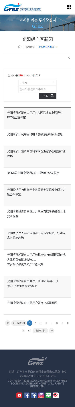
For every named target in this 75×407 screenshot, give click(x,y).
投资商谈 (30, 46)
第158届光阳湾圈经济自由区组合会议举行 (33, 173)
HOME (20, 46)
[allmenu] (71, 7)
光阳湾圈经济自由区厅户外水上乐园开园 (32, 303)
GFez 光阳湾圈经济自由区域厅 (23, 7)
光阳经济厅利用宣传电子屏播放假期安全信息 (35, 134)
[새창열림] (19, 395)
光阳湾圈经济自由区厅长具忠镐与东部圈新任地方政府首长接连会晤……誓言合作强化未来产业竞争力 (36, 259)
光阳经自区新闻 (46, 46)
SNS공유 (68, 57)
